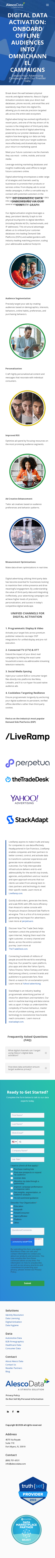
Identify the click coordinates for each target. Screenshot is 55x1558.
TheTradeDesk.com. (18, 949)
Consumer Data (13, 1348)
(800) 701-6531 (13, 1460)
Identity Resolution (15, 1315)
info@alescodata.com (16, 1463)
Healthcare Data (13, 1345)
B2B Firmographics (15, 1341)
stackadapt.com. (16, 1021)
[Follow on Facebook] (13, 1412)
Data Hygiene (12, 1325)
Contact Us (11, 1364)
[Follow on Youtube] (18, 1412)
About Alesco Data (14, 1361)
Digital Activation (14, 1321)
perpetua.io (27, 921)
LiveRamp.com (15, 893)
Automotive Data (14, 1338)
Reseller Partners (14, 1368)
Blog (8, 1371)
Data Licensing (13, 1318)
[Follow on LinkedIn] (8, 1412)
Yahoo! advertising (32, 983)
